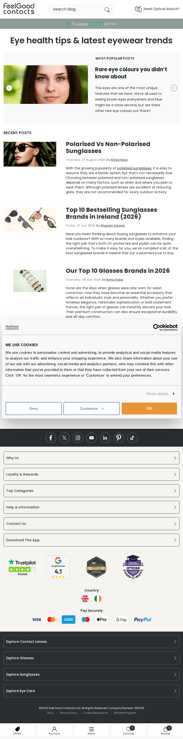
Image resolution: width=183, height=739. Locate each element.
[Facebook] (51, 437)
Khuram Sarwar (113, 225)
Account (54, 733)
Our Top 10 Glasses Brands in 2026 (118, 271)
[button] (9, 88)
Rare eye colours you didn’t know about (131, 73)
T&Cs (50, 713)
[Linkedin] (105, 437)
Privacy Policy (68, 713)
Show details (157, 394)
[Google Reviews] (58, 578)
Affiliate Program (125, 713)
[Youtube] (91, 437)
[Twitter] (64, 437)
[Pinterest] (118, 437)
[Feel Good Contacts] (19, 9)
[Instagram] (78, 437)
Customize (89, 408)
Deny (33, 408)
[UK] (85, 598)
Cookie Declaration (95, 713)
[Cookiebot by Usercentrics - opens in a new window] (157, 327)
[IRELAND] (98, 598)
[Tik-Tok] (132, 437)
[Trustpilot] (22, 574)
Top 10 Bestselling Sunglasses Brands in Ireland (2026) (111, 213)
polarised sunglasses (134, 168)
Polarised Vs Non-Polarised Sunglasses (108, 147)
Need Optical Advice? (161, 8)
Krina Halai (119, 159)
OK (149, 408)
